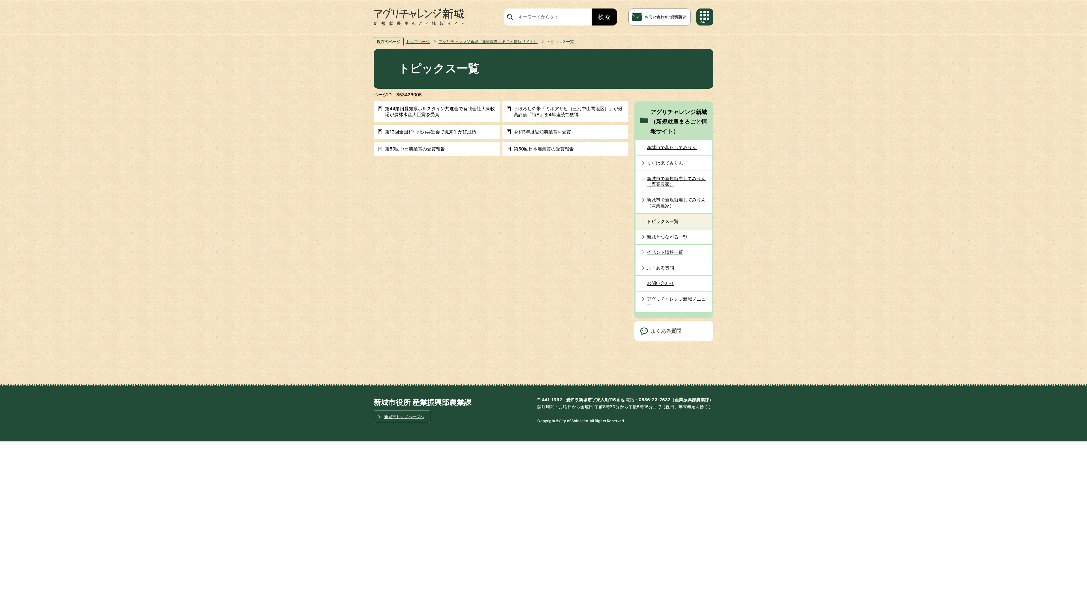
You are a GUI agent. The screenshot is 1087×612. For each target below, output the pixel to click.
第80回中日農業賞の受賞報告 (415, 149)
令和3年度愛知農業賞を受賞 (542, 132)
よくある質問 (666, 331)
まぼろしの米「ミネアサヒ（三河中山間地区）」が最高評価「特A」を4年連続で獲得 (568, 111)
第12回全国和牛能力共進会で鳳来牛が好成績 (430, 132)
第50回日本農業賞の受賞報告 (544, 149)
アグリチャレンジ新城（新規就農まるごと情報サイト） (488, 41)
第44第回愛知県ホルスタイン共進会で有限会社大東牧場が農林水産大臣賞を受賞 (440, 111)
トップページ (418, 41)
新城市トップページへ (404, 416)
